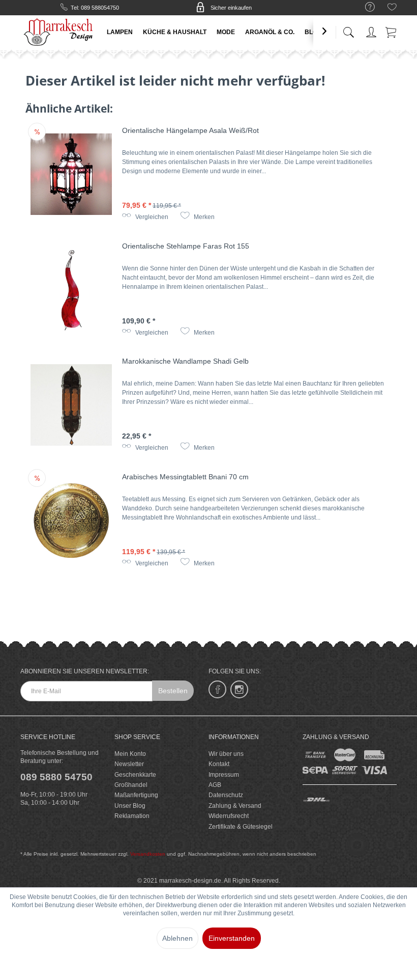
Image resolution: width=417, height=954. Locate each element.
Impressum (223, 774)
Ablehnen (177, 938)
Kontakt (218, 764)
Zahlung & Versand (234, 805)
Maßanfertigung (136, 795)
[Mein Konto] (371, 30)
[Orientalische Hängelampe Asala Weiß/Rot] (71, 174)
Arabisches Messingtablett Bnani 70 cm (185, 477)
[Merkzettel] (392, 9)
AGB (214, 784)
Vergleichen (151, 217)
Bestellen (173, 691)
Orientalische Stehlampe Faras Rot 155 (185, 246)
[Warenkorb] (391, 30)
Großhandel (130, 784)
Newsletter (129, 764)
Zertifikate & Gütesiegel (240, 826)
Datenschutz (225, 795)
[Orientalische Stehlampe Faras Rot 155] (71, 290)
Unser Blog (129, 805)
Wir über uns (226, 753)
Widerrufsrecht (228, 816)
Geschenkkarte (135, 774)
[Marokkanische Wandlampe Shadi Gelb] (71, 405)
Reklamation (132, 816)
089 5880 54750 (56, 777)
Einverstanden (231, 938)
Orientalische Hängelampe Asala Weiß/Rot (190, 130)
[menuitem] (365, 7)
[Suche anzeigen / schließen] (348, 29)
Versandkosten (147, 854)
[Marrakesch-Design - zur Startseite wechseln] (59, 30)
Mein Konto (130, 753)
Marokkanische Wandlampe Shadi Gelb (185, 361)
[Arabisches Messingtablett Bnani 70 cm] (71, 520)
